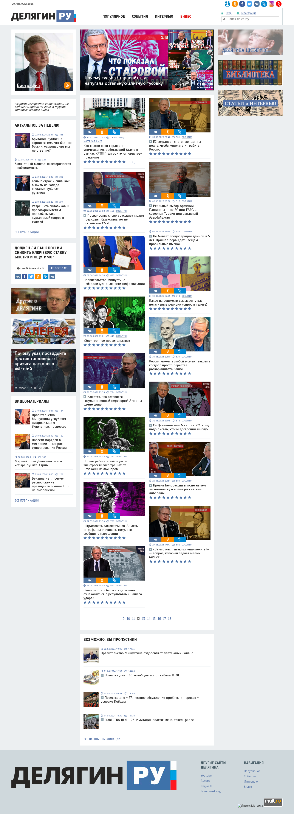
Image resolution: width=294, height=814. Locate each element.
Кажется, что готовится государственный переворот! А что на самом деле (113, 401)
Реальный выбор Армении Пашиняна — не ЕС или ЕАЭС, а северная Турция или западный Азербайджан (173, 211)
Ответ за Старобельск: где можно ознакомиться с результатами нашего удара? (113, 594)
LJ (45, 276)
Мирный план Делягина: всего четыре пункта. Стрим (38, 463)
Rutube (205, 781)
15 (154, 619)
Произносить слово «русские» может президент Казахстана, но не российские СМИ (114, 219)
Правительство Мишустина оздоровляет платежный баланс (147, 653)
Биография (28, 85)
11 (133, 619)
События (140, 16)
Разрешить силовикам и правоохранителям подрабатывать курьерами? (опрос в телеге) (50, 214)
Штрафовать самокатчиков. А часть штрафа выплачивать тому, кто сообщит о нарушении (111, 530)
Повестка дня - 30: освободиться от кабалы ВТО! (142, 675)
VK (18, 276)
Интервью (164, 16)
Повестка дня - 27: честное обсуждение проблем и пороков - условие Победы (150, 700)
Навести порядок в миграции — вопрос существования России (49, 444)
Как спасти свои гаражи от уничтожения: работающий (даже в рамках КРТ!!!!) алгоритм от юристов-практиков (113, 151)
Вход (229, 13)
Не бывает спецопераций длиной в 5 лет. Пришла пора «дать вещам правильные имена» (179, 240)
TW (31, 276)
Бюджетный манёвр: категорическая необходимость (43, 166)
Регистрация (248, 13)
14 (148, 619)
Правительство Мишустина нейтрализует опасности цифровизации (114, 282)
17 (164, 619)
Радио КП (207, 786)
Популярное (113, 16)
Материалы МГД (93, 141)
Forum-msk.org (211, 791)
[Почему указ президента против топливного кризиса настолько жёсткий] (43, 370)
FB (24, 276)
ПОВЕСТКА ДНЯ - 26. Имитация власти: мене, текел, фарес (149, 720)
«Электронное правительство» (107, 341)
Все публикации (27, 232)
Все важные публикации (102, 739)
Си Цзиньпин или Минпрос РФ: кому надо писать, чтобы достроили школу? (179, 427)
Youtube (206, 775)
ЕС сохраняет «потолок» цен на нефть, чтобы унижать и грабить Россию (175, 145)
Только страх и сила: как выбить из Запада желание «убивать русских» (51, 187)
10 (128, 619)
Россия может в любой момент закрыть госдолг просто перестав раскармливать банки (179, 365)
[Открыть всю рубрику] (250, 42)
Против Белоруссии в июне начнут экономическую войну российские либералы (177, 489)
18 (169, 619)
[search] (224, 19)
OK (38, 276)
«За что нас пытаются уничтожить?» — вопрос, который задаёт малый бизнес (179, 553)
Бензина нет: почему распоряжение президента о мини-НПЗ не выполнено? (50, 484)
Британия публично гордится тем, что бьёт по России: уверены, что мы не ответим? (51, 144)
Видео (186, 16)
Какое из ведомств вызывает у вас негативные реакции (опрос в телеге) (178, 302)
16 (159, 619)
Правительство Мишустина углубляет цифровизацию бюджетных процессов (49, 421)
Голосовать (59, 268)
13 (143, 619)
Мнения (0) (52, 276)
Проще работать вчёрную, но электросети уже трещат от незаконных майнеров (106, 465)
